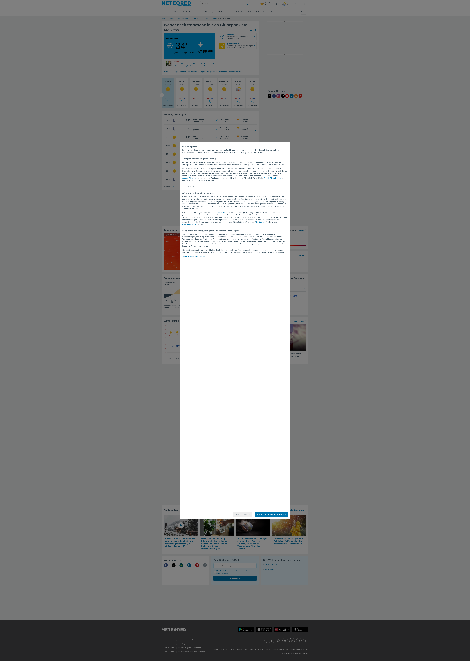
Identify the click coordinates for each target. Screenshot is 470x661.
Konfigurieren (261, 222)
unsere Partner (223, 212)
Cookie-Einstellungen (272, 178)
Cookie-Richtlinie (189, 178)
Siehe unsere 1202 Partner (193, 256)
